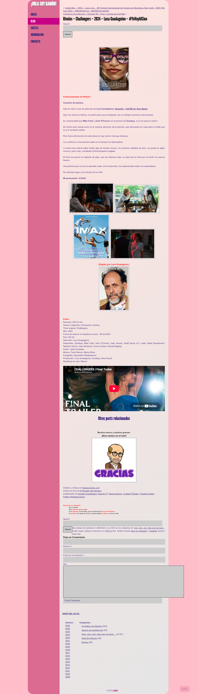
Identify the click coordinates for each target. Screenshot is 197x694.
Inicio (33, 15)
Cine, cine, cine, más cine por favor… (99, 634)
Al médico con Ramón (92, 626)
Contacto (35, 42)
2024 (67, 631)
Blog (33, 21)
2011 (67, 671)
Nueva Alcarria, (116, 494)
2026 (67, 625)
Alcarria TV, (103, 494)
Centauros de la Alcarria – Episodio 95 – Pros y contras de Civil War (94, 14)
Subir (184, 689)
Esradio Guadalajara (87, 494)
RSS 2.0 (108, 531)
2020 (67, 644)
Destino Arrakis (147, 494)
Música (85, 642)
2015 (67, 659)
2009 (67, 677)
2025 (67, 628)
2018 (67, 650)
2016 (67, 656)
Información (37, 35)
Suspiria (119, 109)
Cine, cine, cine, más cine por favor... (149, 528)
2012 (67, 668)
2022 (67, 638)
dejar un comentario (139, 531)
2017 (67, 653)
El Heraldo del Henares (90, 491)
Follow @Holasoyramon (74, 497)
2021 (67, 641)
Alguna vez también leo (92, 630)
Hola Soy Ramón (89, 638)
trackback (153, 531)
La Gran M (115, 691)
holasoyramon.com (91, 488)
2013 (67, 665)
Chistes (34, 28)
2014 (67, 662)
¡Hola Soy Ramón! (44, 4)
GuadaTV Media (130, 494)
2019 (67, 647)
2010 (67, 674)
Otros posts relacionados (114, 418)
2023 (67, 634)
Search (66, 24)
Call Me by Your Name (136, 109)
